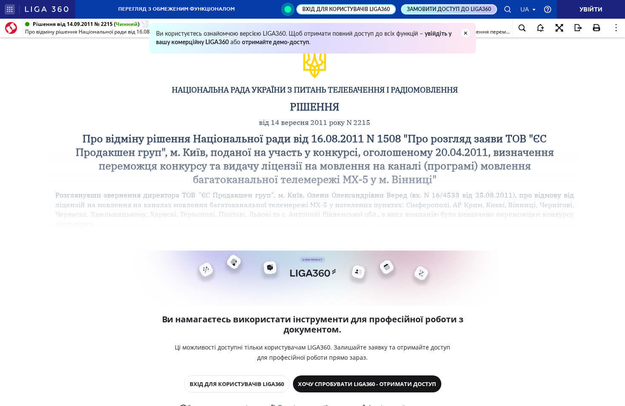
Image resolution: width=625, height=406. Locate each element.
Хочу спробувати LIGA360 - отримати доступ (367, 384)
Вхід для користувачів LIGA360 (237, 384)
